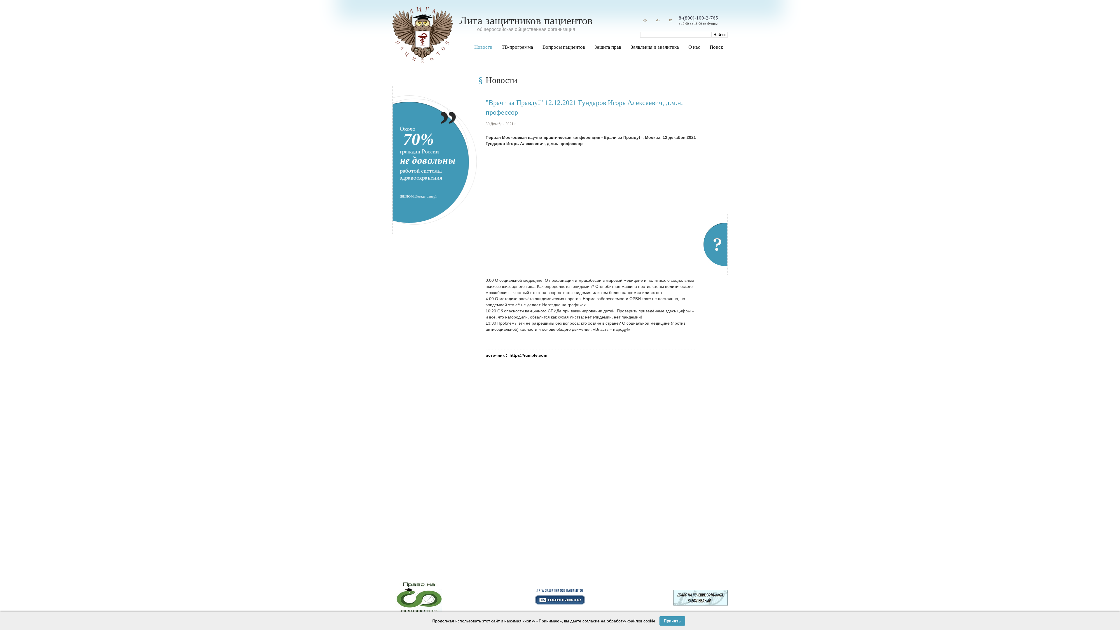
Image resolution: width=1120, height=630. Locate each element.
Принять (672, 621)
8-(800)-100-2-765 (698, 18)
